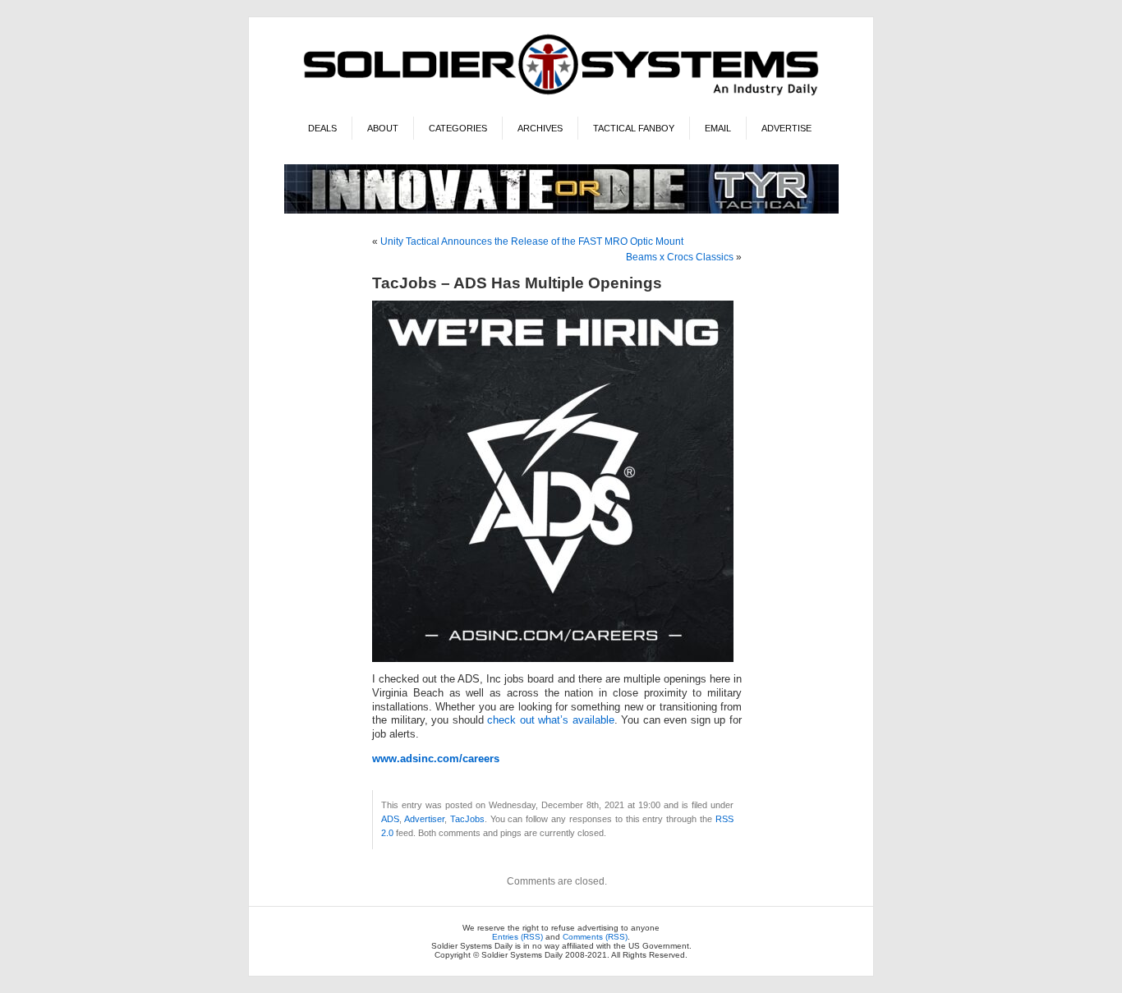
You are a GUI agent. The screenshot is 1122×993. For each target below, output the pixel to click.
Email (718, 128)
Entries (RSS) (517, 936)
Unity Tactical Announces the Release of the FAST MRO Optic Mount (531, 241)
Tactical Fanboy (633, 128)
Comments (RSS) (595, 936)
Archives (540, 128)
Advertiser (424, 819)
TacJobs (467, 819)
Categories (458, 128)
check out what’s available (550, 720)
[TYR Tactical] (561, 210)
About (382, 128)
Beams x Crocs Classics (679, 257)
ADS (390, 819)
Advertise (786, 128)
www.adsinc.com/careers (435, 759)
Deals (322, 128)
